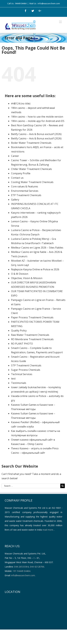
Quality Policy (19, 330)
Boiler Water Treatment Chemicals (31, 143)
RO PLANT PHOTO (22, 343)
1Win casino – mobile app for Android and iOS (37, 121)
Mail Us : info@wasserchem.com (44, 3)
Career (15, 156)
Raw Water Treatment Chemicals (30, 335)
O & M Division (19, 273)
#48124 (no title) (20, 103)
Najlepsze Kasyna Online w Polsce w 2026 (35, 269)
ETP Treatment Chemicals (26, 195)
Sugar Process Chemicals (25, 370)
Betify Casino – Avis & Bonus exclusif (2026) (36, 134)
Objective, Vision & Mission (26, 278)
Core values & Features (24, 186)
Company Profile (20, 173)
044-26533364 (21, 566)
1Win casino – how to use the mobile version (37, 116)
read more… (49, 529)
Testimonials (18, 383)
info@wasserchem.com (23, 575)
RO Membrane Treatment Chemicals (32, 339)
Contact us (17, 177)
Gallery (15, 199)
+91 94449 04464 (21, 571)
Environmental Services (24, 191)
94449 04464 (20, 3)
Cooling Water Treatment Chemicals (32, 182)
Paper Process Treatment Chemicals (32, 317)
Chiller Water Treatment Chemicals (31, 169)
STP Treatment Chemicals (26, 365)
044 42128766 (37, 566)
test (13, 378)
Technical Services (21, 374)
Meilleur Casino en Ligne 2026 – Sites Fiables (37, 247)
